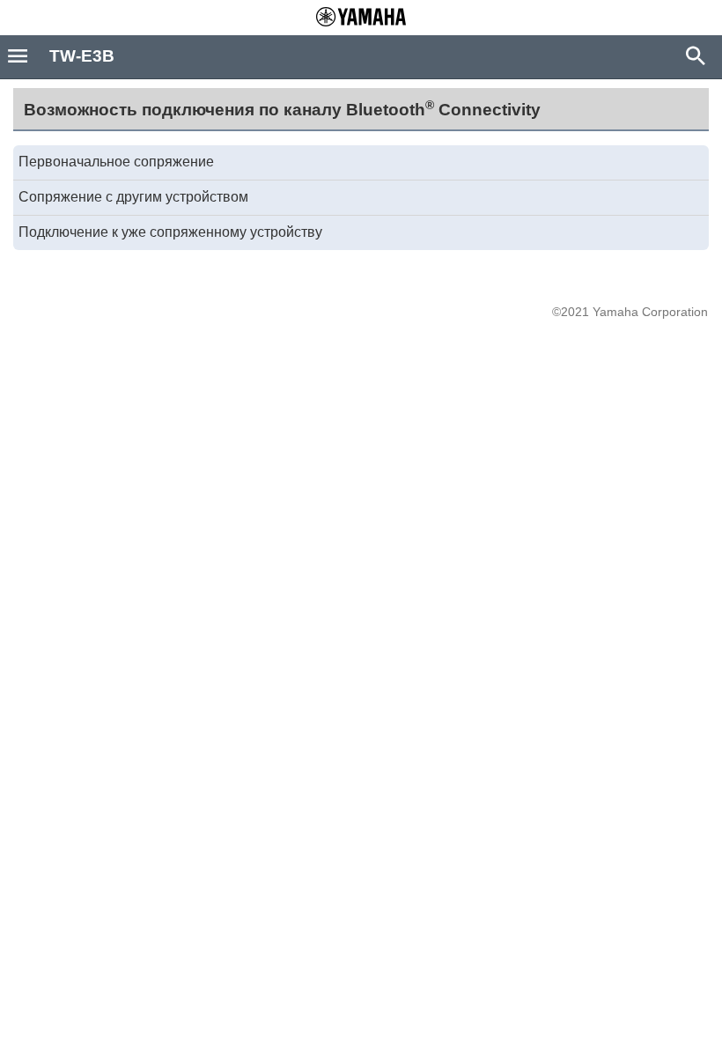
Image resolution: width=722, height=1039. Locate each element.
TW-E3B (81, 56)
